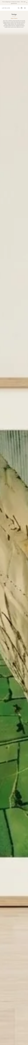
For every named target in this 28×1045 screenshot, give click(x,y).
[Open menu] (25, 8)
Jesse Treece (14, 18)
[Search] (18, 8)
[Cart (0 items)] (21, 8)
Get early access (20, 1040)
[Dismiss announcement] (27, 2)
